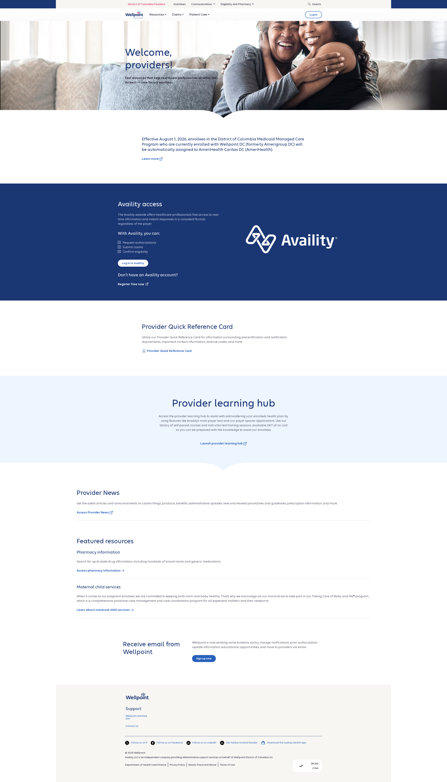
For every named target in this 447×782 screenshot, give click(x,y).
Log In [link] (313, 14)
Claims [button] (177, 14)
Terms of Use (227, 764)
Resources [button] (157, 14)
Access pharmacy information (99, 570)
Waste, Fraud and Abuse (202, 764)
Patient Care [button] (198, 14)
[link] (134, 14)
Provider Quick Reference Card (169, 351)
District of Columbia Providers (146, 4)
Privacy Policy (177, 764)
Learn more (150, 158)
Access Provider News (93, 512)
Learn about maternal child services (103, 610)
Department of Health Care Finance (145, 764)
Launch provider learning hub (222, 443)
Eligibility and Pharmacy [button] (236, 4)
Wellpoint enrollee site (136, 717)
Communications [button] (202, 4)
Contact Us (132, 726)
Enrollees (179, 5)
